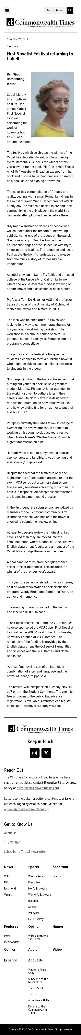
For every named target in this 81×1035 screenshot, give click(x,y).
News (8, 867)
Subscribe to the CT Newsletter (40, 980)
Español (10, 960)
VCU (6, 876)
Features (11, 926)
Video (57, 949)
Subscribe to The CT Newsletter (25, 851)
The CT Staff (12, 842)
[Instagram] (35, 753)
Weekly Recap (36, 876)
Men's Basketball (38, 889)
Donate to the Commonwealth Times (37, 1010)
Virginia (8, 895)
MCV (6, 882)
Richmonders (11, 942)
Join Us (32, 994)
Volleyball (34, 913)
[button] (7, 10)
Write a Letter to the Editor (38, 937)
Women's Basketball (40, 895)
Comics (10, 949)
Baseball (33, 901)
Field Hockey (36, 919)
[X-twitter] (46, 753)
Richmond (10, 889)
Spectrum (60, 867)
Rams (7, 936)
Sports (33, 867)
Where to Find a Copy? (37, 971)
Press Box (34, 882)
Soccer (32, 907)
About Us (10, 833)
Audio (33, 949)
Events (57, 876)
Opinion (34, 926)
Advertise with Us (38, 1000)
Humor (58, 926)
